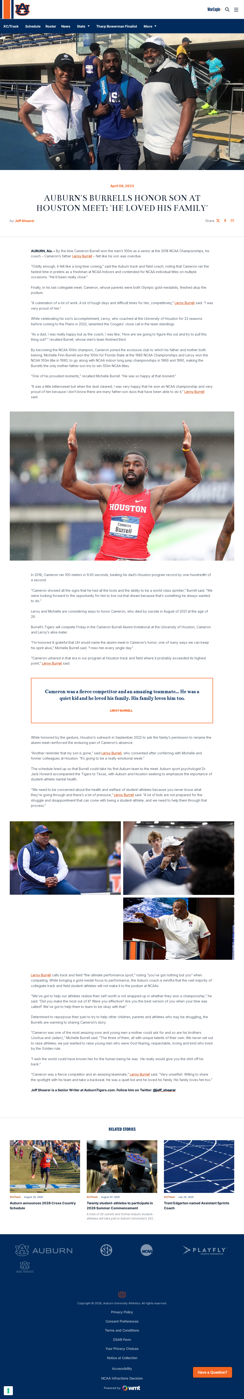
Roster (51, 26)
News (65, 26)
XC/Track (15, 1197)
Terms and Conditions (122, 1330)
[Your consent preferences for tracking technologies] (8, 1390)
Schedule (33, 26)
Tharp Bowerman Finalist (116, 26)
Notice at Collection (122, 1358)
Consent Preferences (122, 1321)
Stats (81, 26)
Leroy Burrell (82, 256)
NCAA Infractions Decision (122, 1378)
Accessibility (122, 1368)
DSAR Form (122, 1340)
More (148, 26)
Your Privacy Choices (122, 1349)
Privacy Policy (122, 1312)
